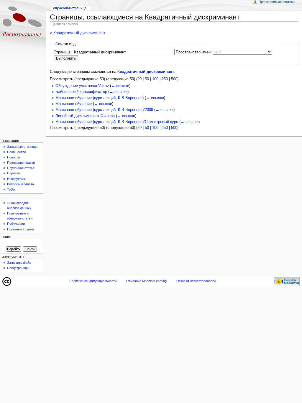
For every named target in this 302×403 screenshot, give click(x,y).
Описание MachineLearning (146, 281)
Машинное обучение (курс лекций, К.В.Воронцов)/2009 (104, 110)
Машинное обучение (73, 104)
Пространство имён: (194, 52)
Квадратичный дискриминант (79, 33)
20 (139, 79)
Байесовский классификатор (81, 92)
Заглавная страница (22, 146)
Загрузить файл (19, 262)
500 (174, 79)
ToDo (11, 189)
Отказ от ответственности (196, 281)
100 (155, 79)
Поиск (6, 237)
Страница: (63, 52)
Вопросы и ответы (21, 184)
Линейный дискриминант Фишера (85, 116)
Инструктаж (16, 179)
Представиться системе (277, 2)
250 (165, 79)
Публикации (16, 223)
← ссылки (120, 86)
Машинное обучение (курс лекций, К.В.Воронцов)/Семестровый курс (116, 122)
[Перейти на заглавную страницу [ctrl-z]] (23, 23)
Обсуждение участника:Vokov (82, 86)
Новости (13, 157)
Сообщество (16, 152)
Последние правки (21, 162)
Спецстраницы (18, 268)
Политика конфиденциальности (92, 281)
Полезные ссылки (20, 229)
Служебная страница (69, 8)
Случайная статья (21, 168)
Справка (13, 173)
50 (147, 79)
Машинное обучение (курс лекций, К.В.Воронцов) (99, 98)
